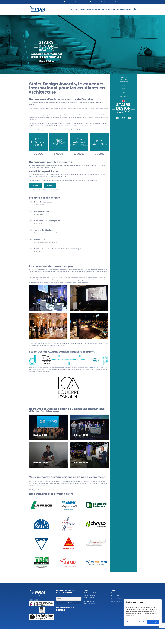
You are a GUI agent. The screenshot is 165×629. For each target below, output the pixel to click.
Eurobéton (114, 593)
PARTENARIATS (123, 96)
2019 (123, 92)
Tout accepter (154, 622)
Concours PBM (115, 596)
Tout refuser (142, 622)
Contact (86, 606)
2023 (123, 88)
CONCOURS (123, 77)
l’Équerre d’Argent (93, 367)
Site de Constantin (116, 599)
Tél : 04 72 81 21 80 (89, 601)
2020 (123, 90)
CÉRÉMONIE (123, 79)
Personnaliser (131, 622)
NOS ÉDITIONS (123, 82)
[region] (143, 612)
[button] (35, 185)
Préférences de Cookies (118, 601)
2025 (123, 86)
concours (66, 367)
